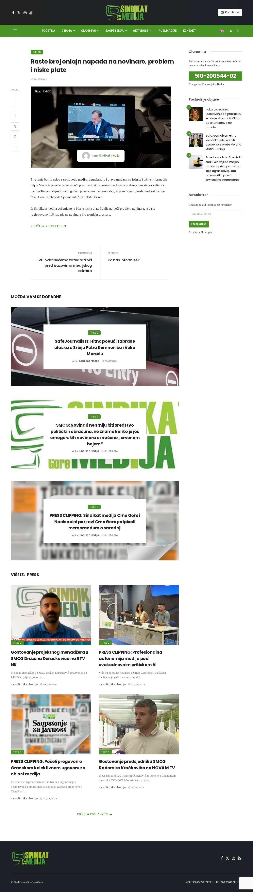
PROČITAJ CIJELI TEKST (48, 226)
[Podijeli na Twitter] (15, 126)
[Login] (230, 31)
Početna (48, 30)
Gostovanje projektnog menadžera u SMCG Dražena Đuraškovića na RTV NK (49, 658)
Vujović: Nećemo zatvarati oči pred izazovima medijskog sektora (65, 265)
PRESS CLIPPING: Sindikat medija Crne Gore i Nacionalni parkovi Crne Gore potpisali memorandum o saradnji (95, 522)
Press (37, 52)
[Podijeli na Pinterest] (15, 137)
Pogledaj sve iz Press (92, 814)
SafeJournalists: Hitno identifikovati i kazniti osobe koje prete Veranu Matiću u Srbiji (223, 142)
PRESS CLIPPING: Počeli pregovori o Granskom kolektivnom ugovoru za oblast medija (48, 768)
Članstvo (88, 30)
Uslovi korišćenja (228, 882)
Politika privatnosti (199, 882)
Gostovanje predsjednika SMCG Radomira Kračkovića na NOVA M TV (137, 765)
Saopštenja (114, 30)
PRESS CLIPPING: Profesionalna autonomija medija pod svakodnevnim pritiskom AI (130, 658)
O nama (66, 30)
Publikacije (168, 30)
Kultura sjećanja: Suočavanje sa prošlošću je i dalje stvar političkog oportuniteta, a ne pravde (223, 118)
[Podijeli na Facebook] (15, 116)
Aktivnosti (141, 30)
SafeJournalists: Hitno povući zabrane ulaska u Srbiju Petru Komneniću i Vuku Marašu (94, 347)
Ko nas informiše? (124, 260)
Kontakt (189, 30)
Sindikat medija (109, 155)
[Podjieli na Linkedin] (15, 147)
